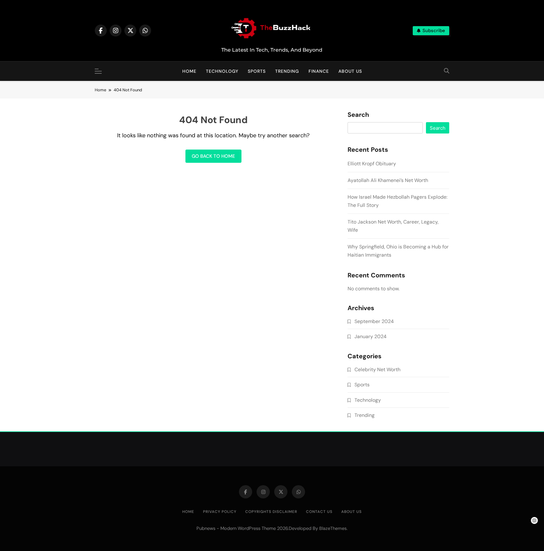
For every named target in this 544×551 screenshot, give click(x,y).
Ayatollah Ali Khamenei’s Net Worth (388, 180)
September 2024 (374, 321)
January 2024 (370, 336)
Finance (319, 71)
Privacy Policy (219, 511)
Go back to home (213, 156)
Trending (287, 71)
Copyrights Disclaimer (271, 511)
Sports (257, 71)
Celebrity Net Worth (377, 369)
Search (358, 115)
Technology (222, 71)
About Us (350, 71)
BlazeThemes (333, 528)
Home (189, 71)
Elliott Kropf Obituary (372, 163)
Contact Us (319, 511)
